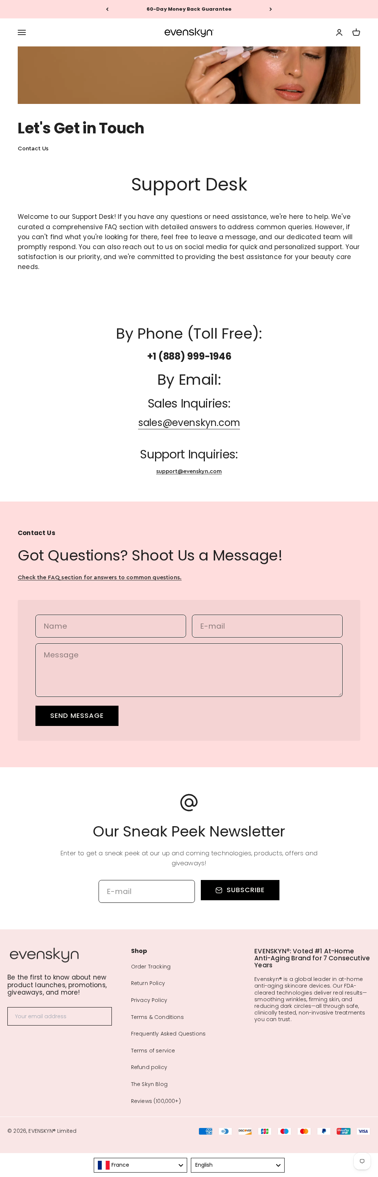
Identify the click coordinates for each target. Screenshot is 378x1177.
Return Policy (148, 983)
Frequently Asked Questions (168, 1033)
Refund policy (149, 1067)
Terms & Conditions (157, 1017)
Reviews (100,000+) (156, 1101)
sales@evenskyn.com (189, 422)
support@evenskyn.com (189, 471)
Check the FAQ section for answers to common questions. (100, 577)
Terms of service (153, 1050)
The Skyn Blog (149, 1084)
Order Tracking (151, 966)
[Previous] (107, 9)
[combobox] (141, 1165)
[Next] (270, 9)
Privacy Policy (149, 1000)
